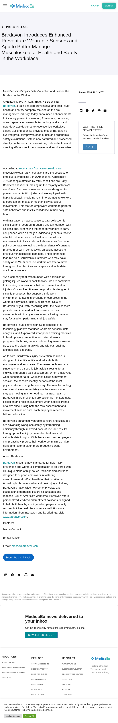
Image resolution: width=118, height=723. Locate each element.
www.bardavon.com (15, 516)
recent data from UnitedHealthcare (40, 168)
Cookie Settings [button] (13, 716)
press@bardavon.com (25, 546)
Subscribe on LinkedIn (18, 557)
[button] (5, 5)
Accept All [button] (29, 716)
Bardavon (9, 105)
